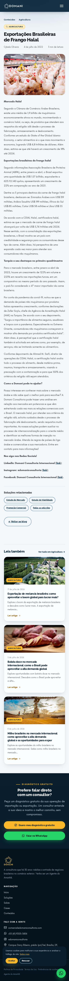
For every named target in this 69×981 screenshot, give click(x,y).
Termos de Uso (31, 969)
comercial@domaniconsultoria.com (25, 928)
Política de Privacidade (13, 969)
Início (6, 892)
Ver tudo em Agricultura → (51, 552)
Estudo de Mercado (15, 500)
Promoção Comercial (16, 508)
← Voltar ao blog (17, 521)
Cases (7, 908)
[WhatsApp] (61, 973)
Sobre (7, 903)
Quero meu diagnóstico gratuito (37, 825)
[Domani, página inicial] (13, 6)
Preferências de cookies (48, 969)
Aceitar (11, 961)
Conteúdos (9, 19)
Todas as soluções (41, 508)
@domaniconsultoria (17, 939)
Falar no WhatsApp (36, 835)
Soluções (8, 897)
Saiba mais (24, 954)
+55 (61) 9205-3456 (17, 933)
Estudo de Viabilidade (42, 500)
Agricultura (24, 19)
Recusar (26, 961)
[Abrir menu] (61, 5)
